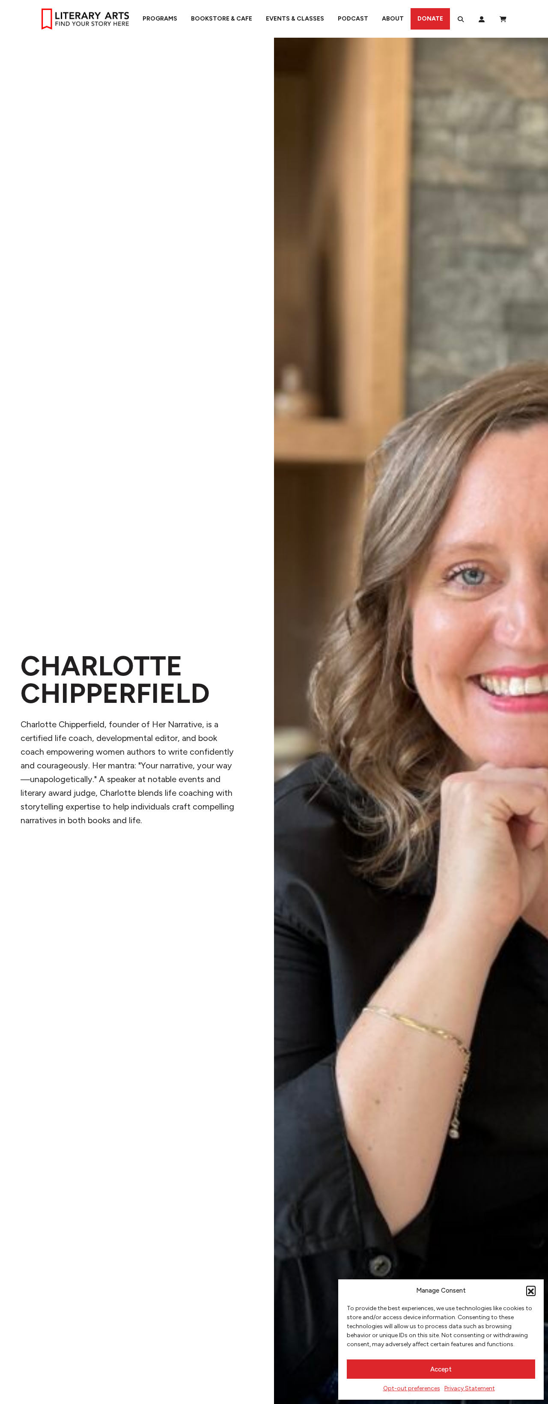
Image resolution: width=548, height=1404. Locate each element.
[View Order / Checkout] (503, 19)
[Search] (460, 19)
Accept (441, 1369)
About (393, 18)
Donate (430, 18)
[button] (531, 1290)
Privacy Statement (469, 1388)
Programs (160, 18)
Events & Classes (295, 18)
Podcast (353, 18)
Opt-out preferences (411, 1388)
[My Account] (481, 19)
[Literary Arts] (85, 19)
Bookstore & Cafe (221, 18)
